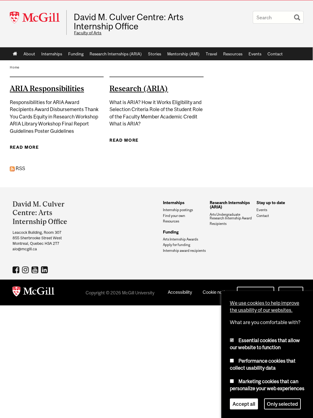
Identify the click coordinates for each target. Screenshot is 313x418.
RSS (20, 168)
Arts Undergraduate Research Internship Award (231, 216)
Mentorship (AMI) (183, 53)
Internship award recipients (184, 250)
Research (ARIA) (138, 88)
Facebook (17, 269)
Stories (154, 53)
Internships (51, 53)
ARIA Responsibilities (47, 88)
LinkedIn (45, 269)
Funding (75, 53)
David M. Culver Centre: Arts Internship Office (129, 22)
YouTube (35, 269)
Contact (275, 53)
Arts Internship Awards (180, 239)
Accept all (244, 404)
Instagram (26, 269)
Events (255, 53)
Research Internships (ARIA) (116, 53)
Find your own (174, 216)
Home (15, 53)
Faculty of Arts (87, 32)
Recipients (218, 224)
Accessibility (180, 292)
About (29, 53)
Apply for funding (176, 245)
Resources (232, 53)
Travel (211, 53)
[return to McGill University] (33, 292)
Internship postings (178, 210)
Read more (24, 147)
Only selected (282, 404)
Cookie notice (216, 292)
